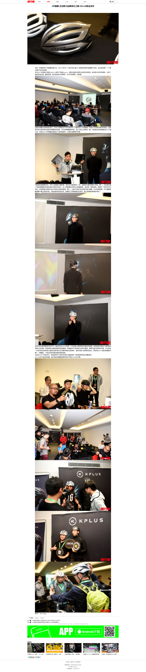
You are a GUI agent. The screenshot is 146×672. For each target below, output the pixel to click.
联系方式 (73, 661)
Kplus (36, 618)
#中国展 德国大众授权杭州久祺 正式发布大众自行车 (46, 620)
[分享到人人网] (38, 657)
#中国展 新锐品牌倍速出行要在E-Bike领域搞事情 (45, 622)
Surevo (42, 618)
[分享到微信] (31, 657)
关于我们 (68, 661)
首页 (39, 1)
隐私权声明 (78, 661)
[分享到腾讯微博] (36, 657)
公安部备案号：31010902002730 (73, 668)
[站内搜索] (110, 2)
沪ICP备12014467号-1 (73, 666)
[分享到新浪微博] (33, 657)
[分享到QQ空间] (35, 657)
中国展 (31, 618)
